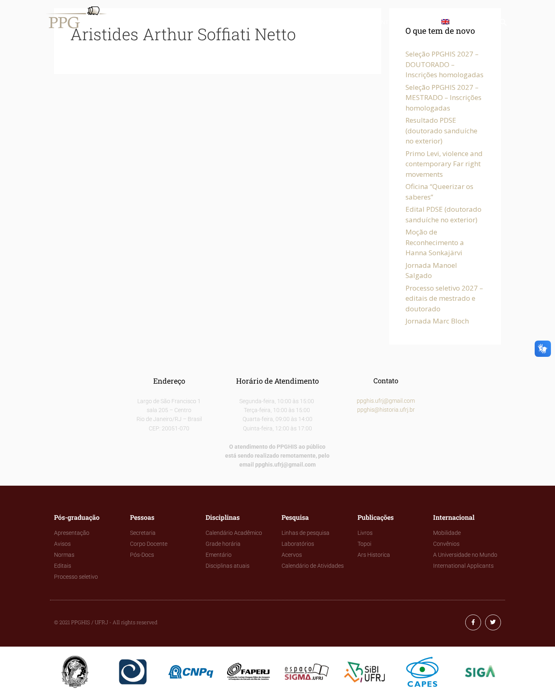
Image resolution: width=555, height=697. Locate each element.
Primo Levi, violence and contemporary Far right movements (444, 164)
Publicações (343, 22)
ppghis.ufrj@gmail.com (386, 400)
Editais (62, 565)
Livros (365, 533)
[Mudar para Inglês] (447, 22)
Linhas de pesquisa (306, 533)
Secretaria (143, 533)
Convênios (446, 544)
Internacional (402, 22)
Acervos (292, 555)
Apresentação (71, 533)
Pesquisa (294, 22)
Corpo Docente (148, 544)
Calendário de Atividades (313, 565)
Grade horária (223, 544)
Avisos (62, 544)
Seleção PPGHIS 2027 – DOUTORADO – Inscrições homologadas (444, 64)
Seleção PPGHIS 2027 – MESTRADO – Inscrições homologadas (443, 98)
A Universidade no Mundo (465, 555)
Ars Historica (374, 555)
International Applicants (463, 565)
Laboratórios (298, 544)
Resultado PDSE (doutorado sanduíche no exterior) (441, 130)
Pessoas (201, 22)
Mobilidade (447, 533)
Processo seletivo (76, 576)
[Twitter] (493, 622)
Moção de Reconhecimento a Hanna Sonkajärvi (434, 242)
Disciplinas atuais (227, 565)
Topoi (364, 544)
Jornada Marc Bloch (437, 321)
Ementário (219, 555)
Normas (64, 555)
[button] (503, 24)
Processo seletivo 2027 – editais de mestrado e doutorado (444, 298)
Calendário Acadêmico (234, 533)
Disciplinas (247, 22)
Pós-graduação (148, 22)
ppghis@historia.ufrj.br (386, 409)
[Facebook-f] (473, 622)
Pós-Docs (142, 555)
